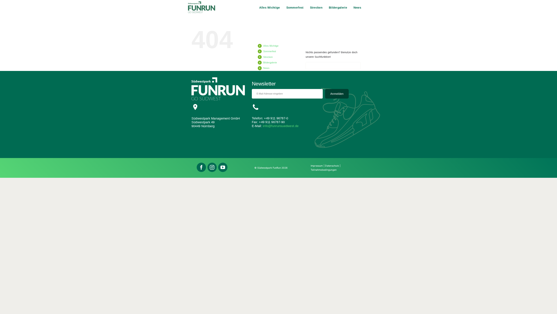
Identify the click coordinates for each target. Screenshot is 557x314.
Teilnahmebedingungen (324, 169)
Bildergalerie (270, 62)
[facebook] (201, 167)
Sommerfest (269, 51)
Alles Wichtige (271, 46)
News (266, 68)
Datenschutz (332, 165)
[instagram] (212, 167)
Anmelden (336, 93)
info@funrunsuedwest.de (281, 126)
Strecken (268, 57)
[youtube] (222, 167)
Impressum (317, 165)
